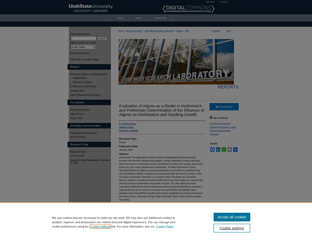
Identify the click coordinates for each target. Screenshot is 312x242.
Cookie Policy (165, 226)
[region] (156, 222)
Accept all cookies (232, 217)
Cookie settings (100, 226)
